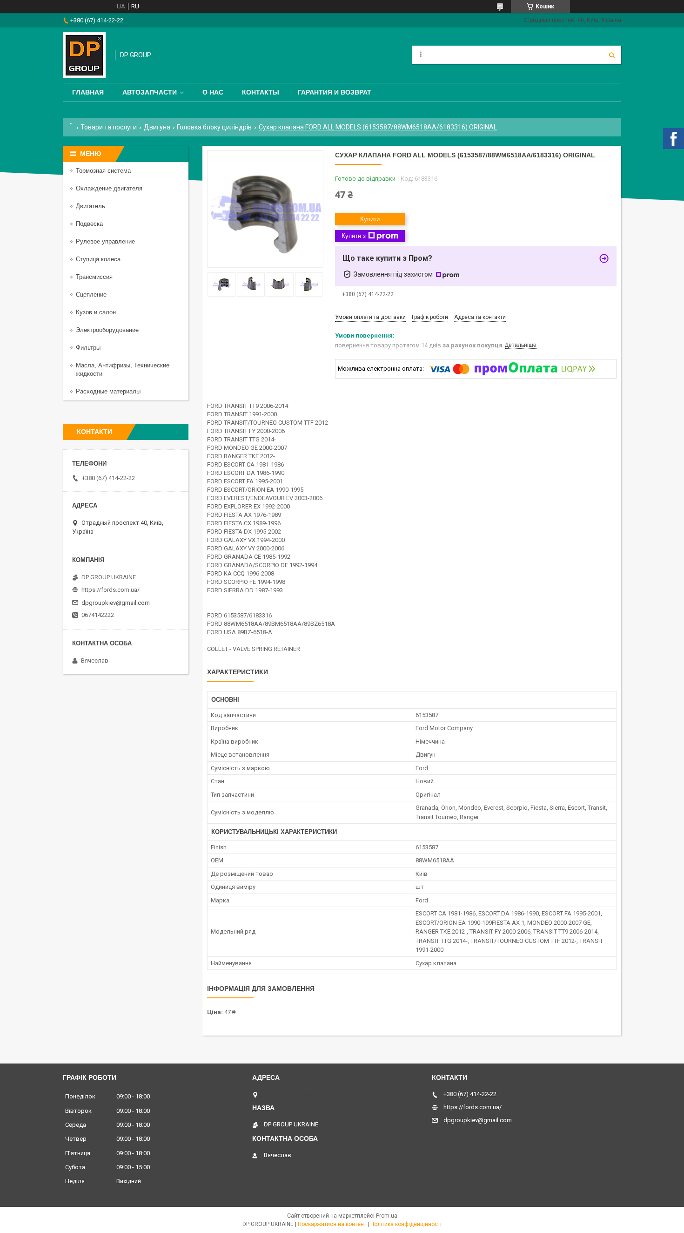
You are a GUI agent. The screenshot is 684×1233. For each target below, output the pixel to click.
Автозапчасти (149, 92)
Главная (88, 92)
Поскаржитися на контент (332, 1224)
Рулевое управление (105, 241)
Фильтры (88, 347)
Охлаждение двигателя (109, 188)
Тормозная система (103, 170)
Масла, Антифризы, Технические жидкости (122, 369)
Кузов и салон (96, 312)
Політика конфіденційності (406, 1224)
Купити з (354, 235)
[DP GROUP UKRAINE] (84, 55)
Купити (370, 219)
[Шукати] (612, 55)
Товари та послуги (108, 127)
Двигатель (90, 206)
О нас (212, 92)
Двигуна (157, 127)
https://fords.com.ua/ (110, 589)
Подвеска (89, 223)
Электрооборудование (107, 329)
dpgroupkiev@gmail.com (115, 602)
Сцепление (91, 294)
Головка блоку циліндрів (214, 127)
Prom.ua (386, 1216)
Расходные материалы (108, 391)
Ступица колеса (98, 259)
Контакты (260, 92)
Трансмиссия (94, 276)
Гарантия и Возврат (334, 92)
